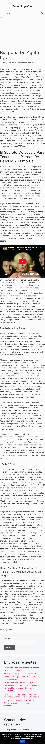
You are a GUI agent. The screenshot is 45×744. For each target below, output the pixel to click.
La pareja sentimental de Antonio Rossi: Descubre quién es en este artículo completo (21, 703)
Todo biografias (22, 6)
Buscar (7, 639)
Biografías (7, 630)
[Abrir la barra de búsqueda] (42, 13)
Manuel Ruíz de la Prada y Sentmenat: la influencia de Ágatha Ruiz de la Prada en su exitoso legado (21, 676)
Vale (22, 741)
